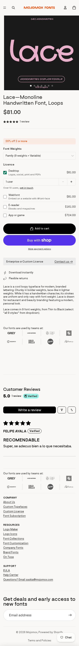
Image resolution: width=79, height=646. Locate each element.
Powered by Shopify (50, 632)
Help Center (10, 574)
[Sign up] (70, 615)
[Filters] (62, 410)
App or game (17, 215)
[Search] (13, 7)
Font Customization (15, 543)
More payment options (39, 249)
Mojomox (31, 632)
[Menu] (4, 8)
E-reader (22, 207)
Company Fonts (13, 547)
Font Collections (13, 538)
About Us (9, 502)
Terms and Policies (39, 640)
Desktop (25, 172)
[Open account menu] (65, 7)
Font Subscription (14, 515)
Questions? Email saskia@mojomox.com (28, 579)
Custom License (13, 511)
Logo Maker (10, 529)
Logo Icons (10, 533)
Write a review (29, 410)
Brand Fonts (10, 552)
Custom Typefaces (15, 506)
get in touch (26, 187)
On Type (8, 556)
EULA (6, 570)
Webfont (29, 196)
